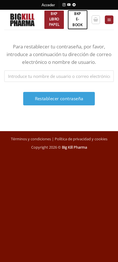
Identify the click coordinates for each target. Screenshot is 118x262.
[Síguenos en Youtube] (68, 5)
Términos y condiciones (31, 138)
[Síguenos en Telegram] (74, 5)
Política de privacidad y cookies (81, 138)
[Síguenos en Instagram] (64, 5)
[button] (48, 5)
